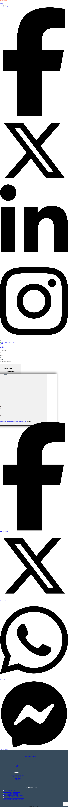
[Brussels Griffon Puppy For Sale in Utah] (12, 790)
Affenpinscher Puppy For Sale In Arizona (11, 794)
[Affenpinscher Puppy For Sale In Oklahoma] (13, 795)
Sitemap (17, 779)
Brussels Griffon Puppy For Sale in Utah (11, 792)
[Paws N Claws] (4, 342)
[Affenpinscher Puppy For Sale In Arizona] (12, 793)
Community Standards (17, 776)
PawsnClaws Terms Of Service (17, 775)
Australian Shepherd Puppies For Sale (18, 421)
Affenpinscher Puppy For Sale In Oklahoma (12, 796)
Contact (2, 4)
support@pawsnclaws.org (5, 6)
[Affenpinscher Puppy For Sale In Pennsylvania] (13, 798)
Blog (18, 780)
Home (1, 3)
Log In (2, 346)
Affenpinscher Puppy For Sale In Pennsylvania (13, 799)
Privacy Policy (18, 778)
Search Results (6, 421)
